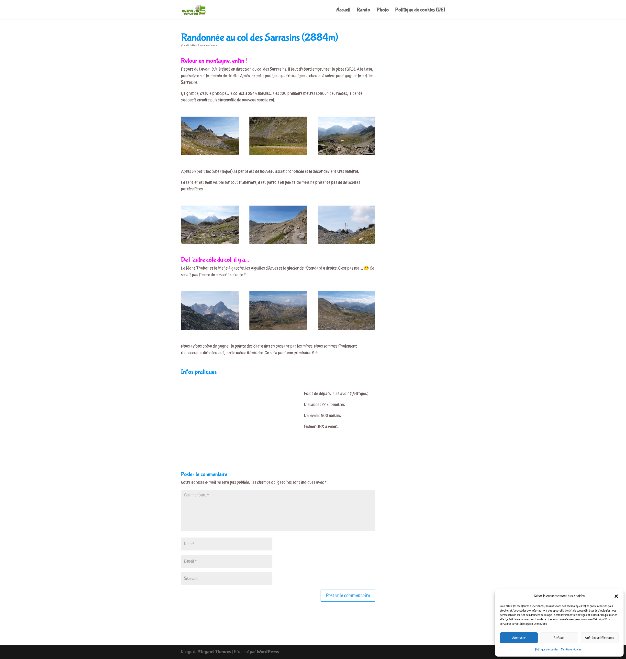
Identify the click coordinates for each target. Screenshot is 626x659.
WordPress (268, 651)
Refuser (559, 638)
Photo (383, 10)
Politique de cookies (547, 649)
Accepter (519, 638)
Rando (363, 10)
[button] (616, 596)
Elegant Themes (214, 651)
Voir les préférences (599, 638)
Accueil (343, 10)
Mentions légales (571, 649)
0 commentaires (207, 45)
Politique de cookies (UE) (420, 10)
